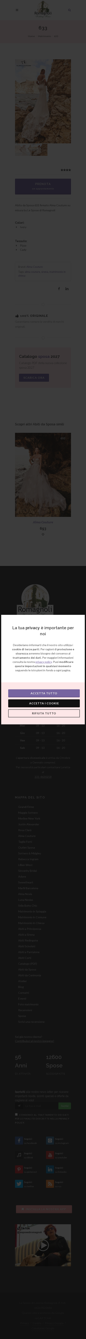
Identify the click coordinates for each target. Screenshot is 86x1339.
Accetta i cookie (44, 703)
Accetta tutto (44, 693)
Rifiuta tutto (44, 713)
